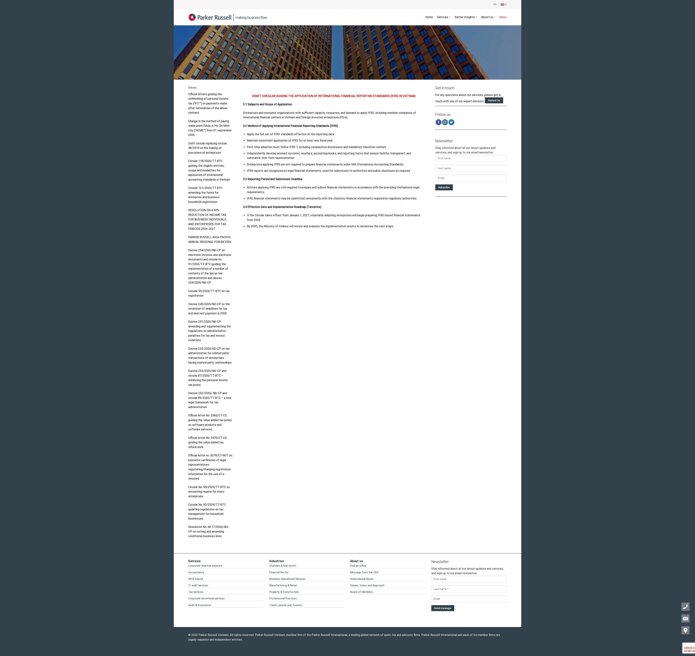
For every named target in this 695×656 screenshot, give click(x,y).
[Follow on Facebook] (439, 122)
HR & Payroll (195, 579)
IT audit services (198, 585)
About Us (487, 17)
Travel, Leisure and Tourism (285, 605)
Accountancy (196, 572)
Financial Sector (278, 572)
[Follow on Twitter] (451, 122)
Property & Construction (284, 592)
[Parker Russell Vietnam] (228, 17)
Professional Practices (283, 598)
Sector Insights (465, 17)
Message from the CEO (364, 572)
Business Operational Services (287, 579)
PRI (495, 4)
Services (442, 17)
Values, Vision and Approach (367, 585)
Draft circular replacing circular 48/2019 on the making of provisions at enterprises (207, 148)
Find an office (358, 565)
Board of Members (361, 592)
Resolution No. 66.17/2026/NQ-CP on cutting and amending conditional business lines (208, 531)
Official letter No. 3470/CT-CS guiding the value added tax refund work (207, 442)
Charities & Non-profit (282, 565)
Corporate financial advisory (205, 565)
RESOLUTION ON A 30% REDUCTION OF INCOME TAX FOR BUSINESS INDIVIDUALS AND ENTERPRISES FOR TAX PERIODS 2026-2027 (207, 219)
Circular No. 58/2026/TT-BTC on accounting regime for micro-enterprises (209, 491)
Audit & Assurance (199, 605)
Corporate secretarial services (206, 598)
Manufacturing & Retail (283, 585)
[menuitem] (504, 4)
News (503, 17)
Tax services (195, 592)
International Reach (362, 579)
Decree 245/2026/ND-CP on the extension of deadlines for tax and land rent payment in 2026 (209, 308)
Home (429, 17)
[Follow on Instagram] (445, 122)
